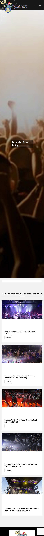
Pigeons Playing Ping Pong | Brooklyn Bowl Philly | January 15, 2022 (20, 465)
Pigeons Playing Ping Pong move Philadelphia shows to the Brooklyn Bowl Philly (21, 509)
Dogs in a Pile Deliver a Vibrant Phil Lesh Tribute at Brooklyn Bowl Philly (19, 377)
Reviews (8, 337)
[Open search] (34, 6)
